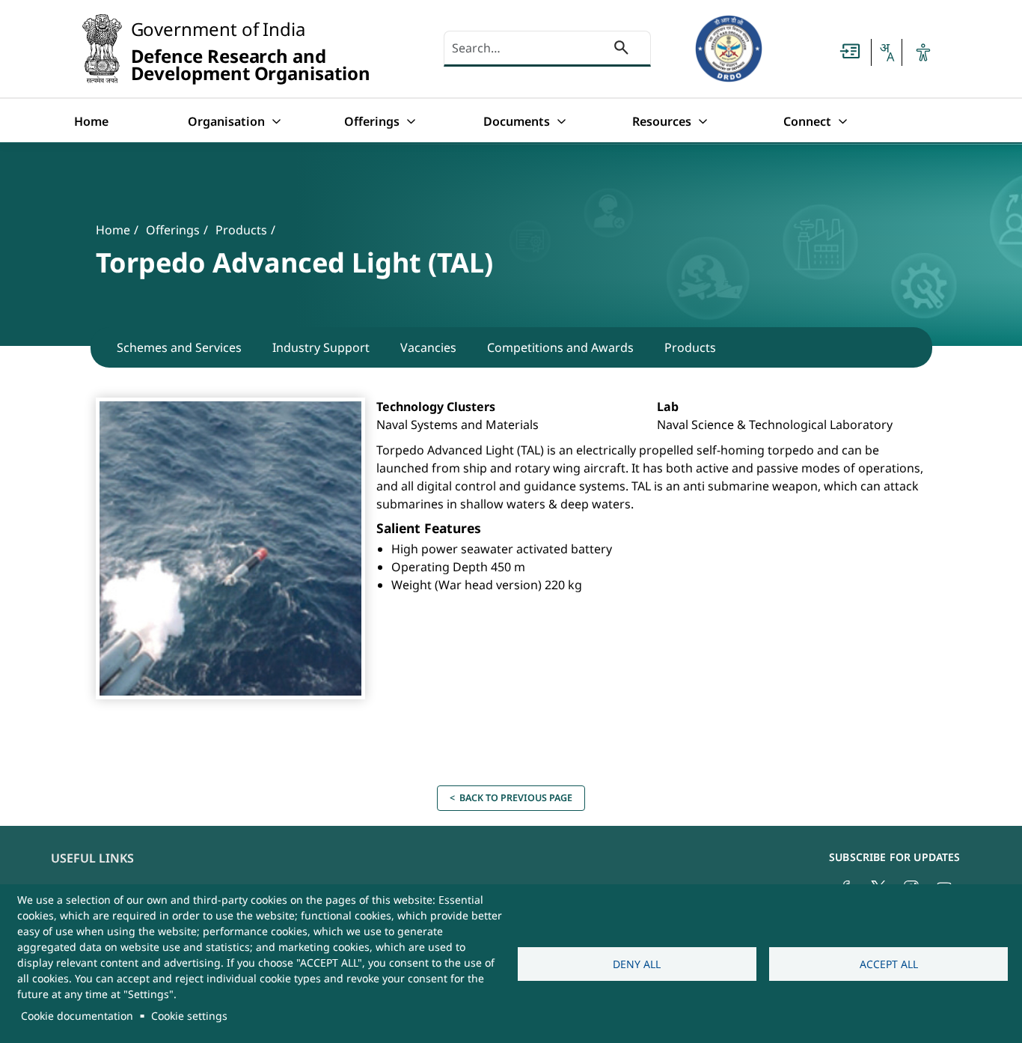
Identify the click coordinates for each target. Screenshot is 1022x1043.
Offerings (173, 230)
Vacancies (428, 347)
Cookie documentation (77, 1016)
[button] (887, 52)
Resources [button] (661, 121)
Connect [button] (807, 121)
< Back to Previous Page (511, 797)
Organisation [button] (226, 121)
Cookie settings (189, 1016)
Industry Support (321, 347)
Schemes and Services (179, 347)
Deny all (637, 964)
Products (241, 230)
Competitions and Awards (560, 347)
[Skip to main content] (850, 51)
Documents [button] (516, 121)
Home (91, 121)
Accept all (889, 964)
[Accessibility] (923, 52)
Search (621, 50)
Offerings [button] (372, 121)
